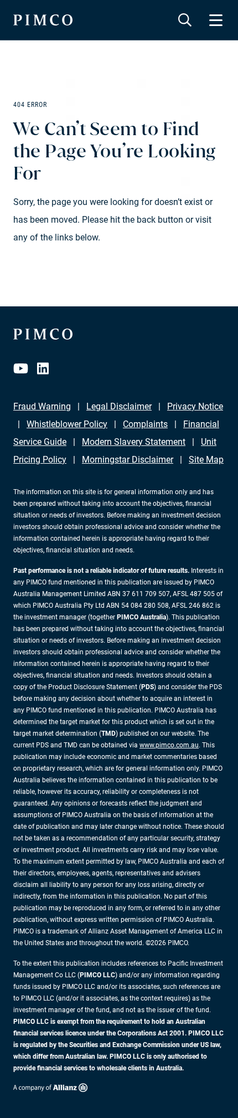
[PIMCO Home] (43, 19)
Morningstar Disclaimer (127, 459)
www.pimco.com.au (169, 745)
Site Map (206, 459)
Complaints (145, 424)
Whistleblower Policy (67, 424)
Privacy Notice (195, 406)
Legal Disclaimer (119, 406)
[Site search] (185, 20)
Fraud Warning (42, 406)
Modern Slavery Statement (133, 442)
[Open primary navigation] (216, 20)
